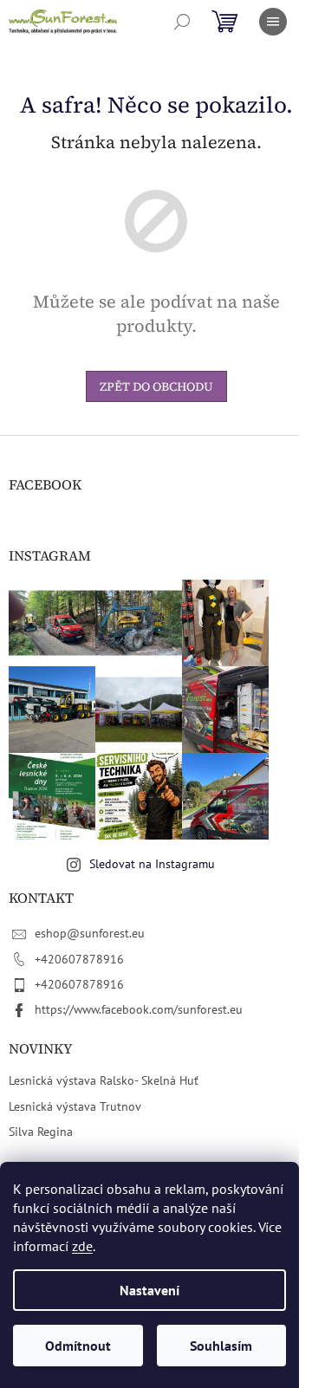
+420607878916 (79, 959)
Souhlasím (221, 1345)
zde (82, 1246)
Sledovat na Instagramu (152, 864)
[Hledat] (182, 21)
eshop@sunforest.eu (90, 933)
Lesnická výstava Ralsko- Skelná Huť (103, 1080)
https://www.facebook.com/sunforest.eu (139, 1009)
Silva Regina (41, 1131)
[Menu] (273, 21)
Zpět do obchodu (156, 386)
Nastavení (149, 1290)
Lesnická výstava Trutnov (75, 1106)
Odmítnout (78, 1345)
